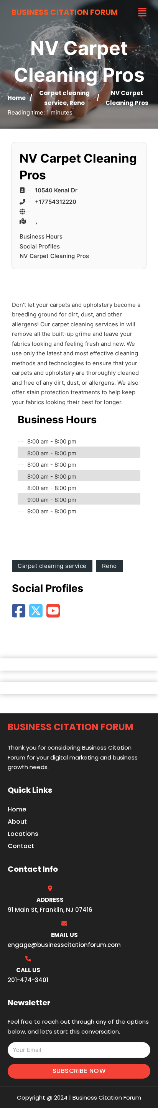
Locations (23, 833)
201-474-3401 (28, 980)
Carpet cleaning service (52, 565)
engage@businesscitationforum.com (64, 945)
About (17, 821)
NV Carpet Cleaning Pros (54, 256)
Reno (77, 103)
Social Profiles (40, 246)
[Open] (142, 12)
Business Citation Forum (65, 12)
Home (17, 98)
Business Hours (41, 236)
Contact (21, 846)
